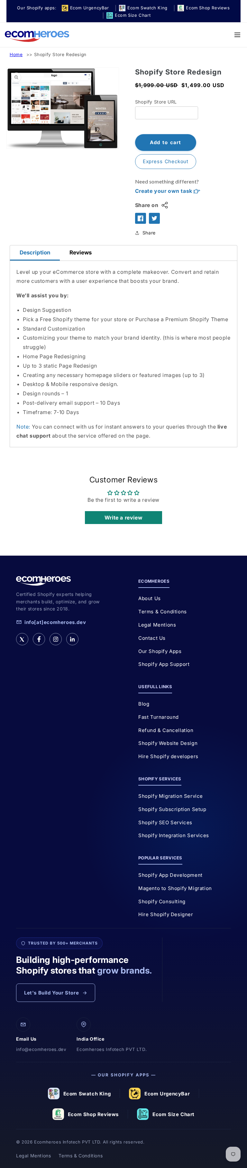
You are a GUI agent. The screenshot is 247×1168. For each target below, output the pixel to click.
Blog (143, 704)
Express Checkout (165, 161)
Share (149, 232)
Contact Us (152, 638)
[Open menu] (237, 35)
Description (35, 252)
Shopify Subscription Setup (172, 809)
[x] (22, 639)
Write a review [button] (123, 517)
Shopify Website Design (167, 743)
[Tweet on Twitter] (154, 218)
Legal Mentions (157, 625)
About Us (149, 598)
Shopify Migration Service (170, 796)
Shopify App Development (170, 875)
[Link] (72, 639)
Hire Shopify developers (168, 756)
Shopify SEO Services (165, 822)
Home (16, 54)
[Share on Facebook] (140, 218)
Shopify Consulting (162, 901)
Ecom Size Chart (173, 1114)
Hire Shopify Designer (165, 914)
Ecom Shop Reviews (93, 1114)
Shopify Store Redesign (60, 54)
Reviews (80, 252)
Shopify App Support (163, 664)
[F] (39, 639)
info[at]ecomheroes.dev (55, 622)
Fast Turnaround (158, 717)
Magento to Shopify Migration (175, 888)
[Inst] (56, 639)
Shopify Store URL (156, 101)
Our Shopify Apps (160, 651)
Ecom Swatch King (87, 1094)
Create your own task (164, 191)
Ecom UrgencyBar (167, 1094)
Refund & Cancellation (166, 730)
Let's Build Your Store (51, 993)
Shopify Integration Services (173, 835)
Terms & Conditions (162, 612)
